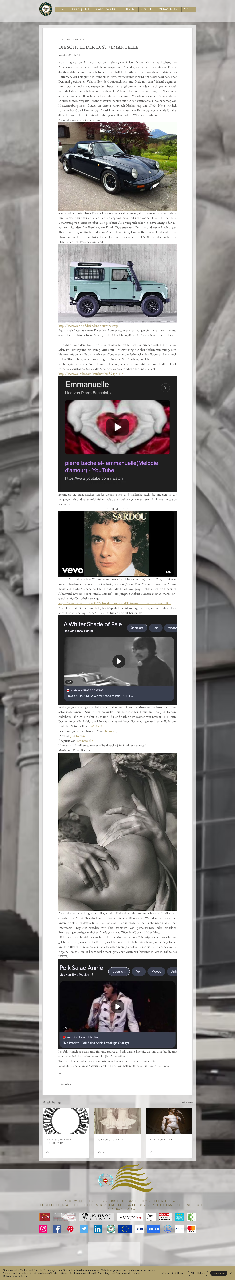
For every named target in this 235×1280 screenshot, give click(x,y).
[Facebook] (57, 1229)
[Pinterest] (70, 1229)
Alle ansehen (187, 1101)
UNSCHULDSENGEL (111, 1139)
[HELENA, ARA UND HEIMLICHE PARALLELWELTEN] (66, 1121)
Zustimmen (219, 1273)
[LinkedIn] (98, 1229)
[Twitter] (84, 1229)
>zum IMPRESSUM (121, 1209)
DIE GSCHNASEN (161, 1139)
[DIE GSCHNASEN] (169, 1121)
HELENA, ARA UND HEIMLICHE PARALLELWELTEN (59, 1141)
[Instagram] (43, 1229)
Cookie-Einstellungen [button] (173, 1273)
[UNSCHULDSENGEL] (117, 1121)
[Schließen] (231, 1273)
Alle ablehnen (198, 1273)
